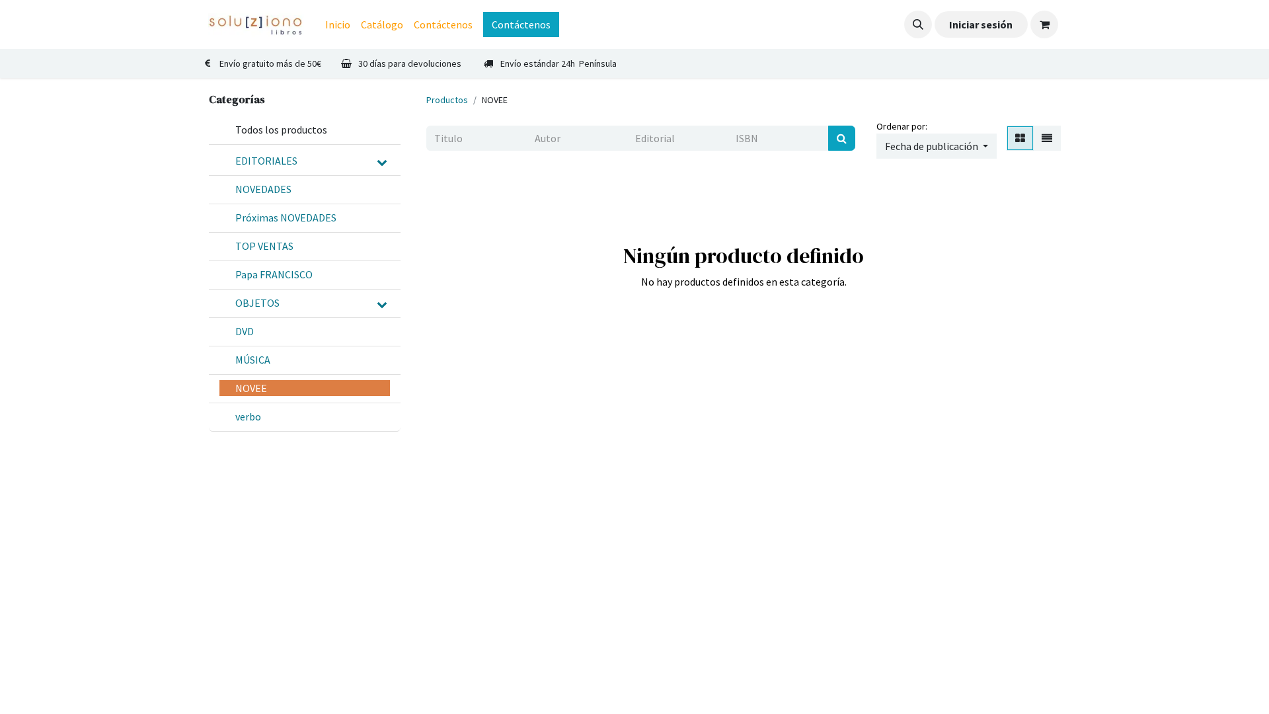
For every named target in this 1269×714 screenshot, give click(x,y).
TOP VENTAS (264, 246)
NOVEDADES (263, 189)
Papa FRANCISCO (274, 274)
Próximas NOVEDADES (285, 217)
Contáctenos (521, 24)
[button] (918, 24)
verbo (248, 416)
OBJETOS (257, 302)
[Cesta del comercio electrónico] (1044, 24)
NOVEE (251, 388)
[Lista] (1047, 138)
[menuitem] (338, 24)
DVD (244, 331)
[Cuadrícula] (1020, 138)
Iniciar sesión (981, 24)
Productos (447, 100)
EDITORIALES (266, 160)
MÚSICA (252, 359)
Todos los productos (281, 129)
